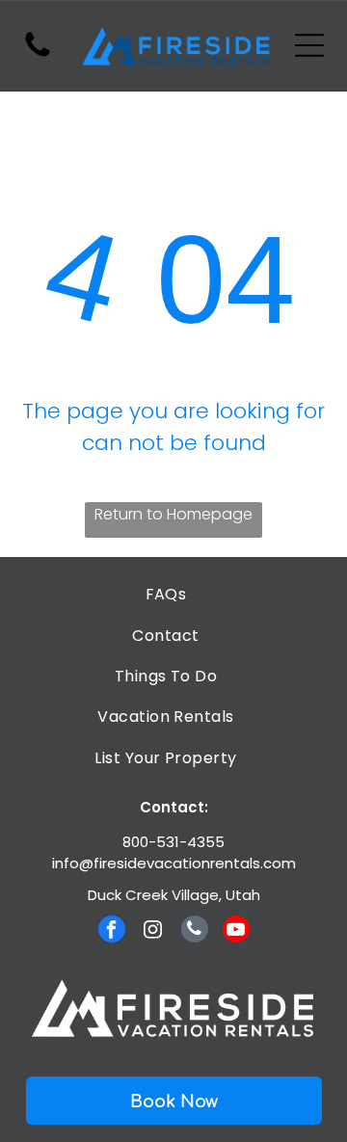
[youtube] (236, 931)
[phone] (194, 931)
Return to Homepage (173, 514)
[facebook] (111, 931)
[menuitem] (165, 594)
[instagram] (153, 931)
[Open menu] (309, 45)
